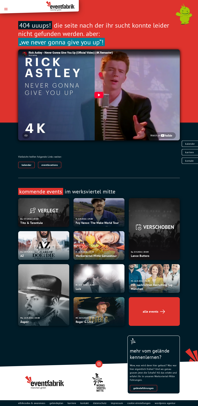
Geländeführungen (143, 388)
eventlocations (49, 164)
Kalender (190, 143)
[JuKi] (184, 14)
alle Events (150, 311)
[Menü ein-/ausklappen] (6, 9)
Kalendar (26, 164)
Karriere (189, 152)
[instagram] (99, 363)
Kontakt (189, 160)
